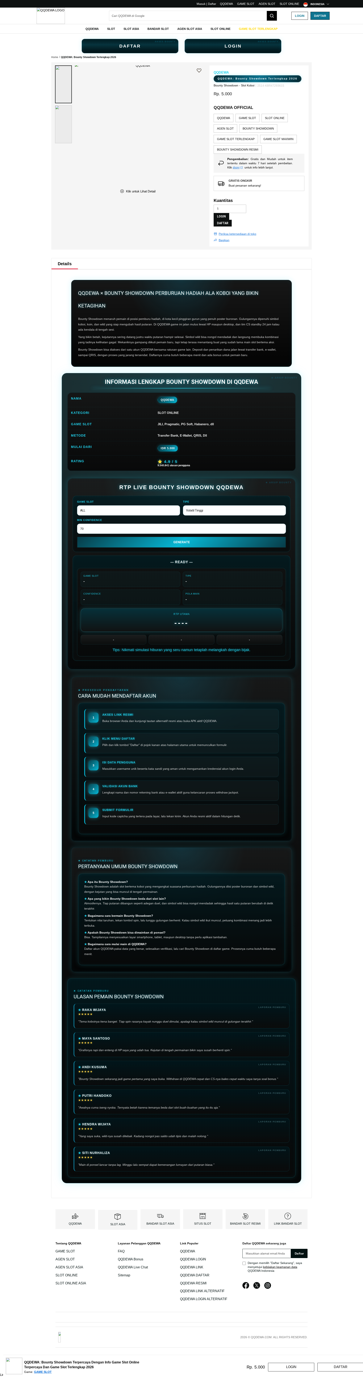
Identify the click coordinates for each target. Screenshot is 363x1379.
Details (65, 263)
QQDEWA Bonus (130, 1259)
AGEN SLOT (267, 3)
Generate (181, 542)
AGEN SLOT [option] (225, 128)
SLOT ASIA (117, 1224)
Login (299, 15)
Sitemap (124, 1275)
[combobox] (193, 16)
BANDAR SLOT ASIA (160, 1223)
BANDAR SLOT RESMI (245, 1223)
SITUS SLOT (202, 1223)
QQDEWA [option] (223, 118)
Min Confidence (89, 520)
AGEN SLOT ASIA (69, 1267)
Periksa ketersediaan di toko (237, 234)
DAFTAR (130, 46)
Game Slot (85, 501)
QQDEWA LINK (191, 1267)
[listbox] (259, 134)
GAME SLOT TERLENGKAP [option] (236, 139)
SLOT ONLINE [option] (274, 118)
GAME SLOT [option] (247, 118)
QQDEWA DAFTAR (194, 1275)
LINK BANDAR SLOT (288, 1223)
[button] (63, 84)
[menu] (181, 28)
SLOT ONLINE (289, 3)
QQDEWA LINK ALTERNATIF (202, 1291)
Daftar (320, 15)
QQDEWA (226, 3)
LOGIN (233, 46)
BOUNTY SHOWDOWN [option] (258, 128)
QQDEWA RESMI (193, 1283)
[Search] (272, 16)
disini (236, 167)
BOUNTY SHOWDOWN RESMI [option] (237, 149)
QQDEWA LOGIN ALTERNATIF (203, 1299)
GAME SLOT (245, 3)
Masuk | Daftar (206, 3)
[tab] (64, 263)
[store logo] (51, 16)
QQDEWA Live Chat (133, 1267)
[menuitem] (92, 28)
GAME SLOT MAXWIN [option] (278, 139)
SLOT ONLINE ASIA (70, 1283)
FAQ (121, 1251)
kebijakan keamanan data (280, 1267)
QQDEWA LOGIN (193, 1259)
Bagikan (224, 240)
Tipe (186, 501)
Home (54, 57)
